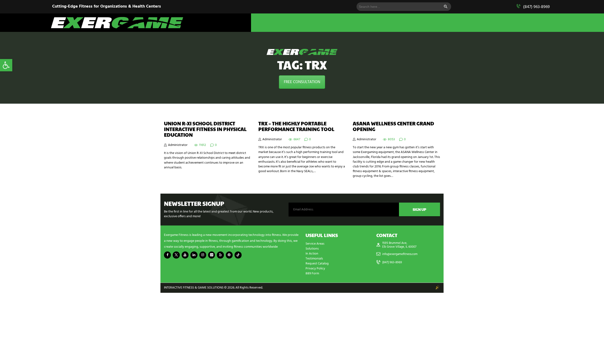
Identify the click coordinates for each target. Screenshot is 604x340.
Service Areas (315, 243)
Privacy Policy (315, 268)
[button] (6, 65)
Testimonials (314, 258)
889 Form (312, 273)
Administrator (177, 145)
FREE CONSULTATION (302, 82)
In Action (312, 253)
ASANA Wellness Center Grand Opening (393, 126)
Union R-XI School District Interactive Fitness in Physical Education (205, 129)
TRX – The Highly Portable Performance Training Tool (296, 126)
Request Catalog (317, 263)
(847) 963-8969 (536, 7)
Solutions (312, 248)
